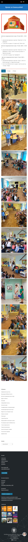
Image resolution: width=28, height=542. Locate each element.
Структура (3, 458)
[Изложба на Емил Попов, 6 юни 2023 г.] (14, 86)
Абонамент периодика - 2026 (7, 485)
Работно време (4, 461)
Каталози (3, 480)
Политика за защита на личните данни (9, 497)
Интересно (3, 488)
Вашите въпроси (4, 490)
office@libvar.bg (15, 538)
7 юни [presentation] (3, 71)
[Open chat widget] (24, 534)
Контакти (3, 464)
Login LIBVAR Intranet (5, 469)
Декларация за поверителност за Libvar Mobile (11, 498)
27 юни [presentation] (14, 71)
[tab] (3, 71)
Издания (3, 482)
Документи (3, 459)
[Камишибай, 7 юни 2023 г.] (14, 112)
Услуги (2, 483)
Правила (3, 462)
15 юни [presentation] (8, 71)
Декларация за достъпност (7, 500)
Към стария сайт (4, 467)
